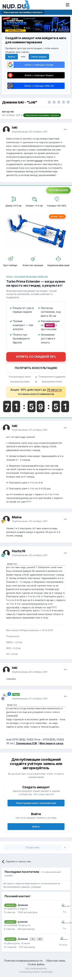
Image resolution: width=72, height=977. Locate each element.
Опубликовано (29, 131)
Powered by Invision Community (36, 972)
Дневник (23, 905)
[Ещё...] (65, 129)
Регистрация (38, 56)
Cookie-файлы (36, 964)
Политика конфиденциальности (23, 960)
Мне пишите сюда (51, 743)
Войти (11, 56)
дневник (23, 921)
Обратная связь (55, 960)
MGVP (49, 325)
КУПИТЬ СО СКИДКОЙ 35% (36, 356)
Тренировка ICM (26, 743)
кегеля (38, 160)
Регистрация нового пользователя (36, 803)
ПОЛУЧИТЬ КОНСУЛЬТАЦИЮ (36, 368)
